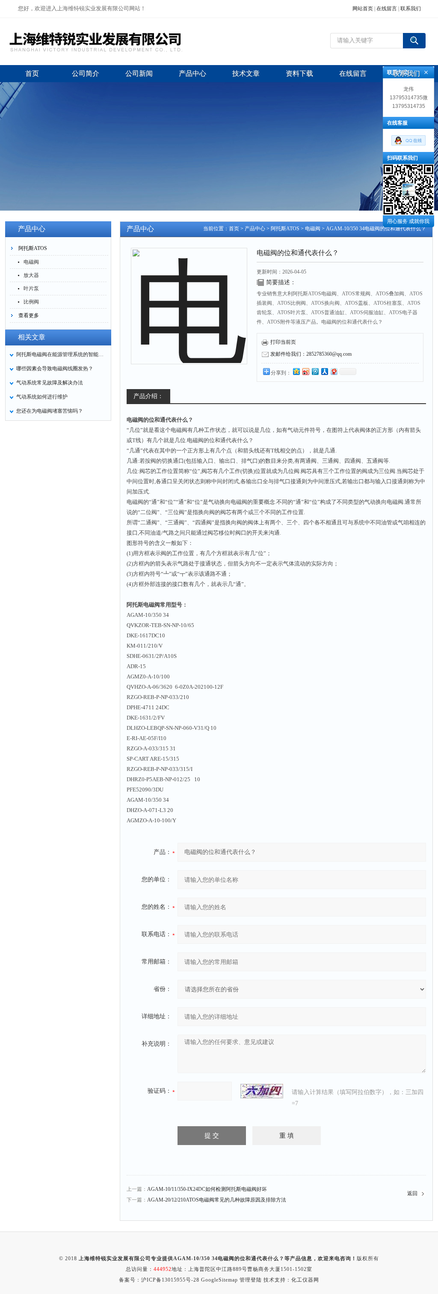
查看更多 (28, 315)
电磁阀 (31, 262)
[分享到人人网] (324, 371)
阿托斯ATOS (32, 248)
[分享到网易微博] (333, 371)
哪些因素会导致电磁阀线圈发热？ (54, 369)
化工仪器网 (305, 1280)
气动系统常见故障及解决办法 (49, 383)
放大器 (31, 275)
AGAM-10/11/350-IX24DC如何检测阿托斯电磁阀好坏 (207, 1189)
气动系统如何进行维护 (42, 397)
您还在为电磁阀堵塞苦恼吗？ (49, 411)
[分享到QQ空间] (296, 371)
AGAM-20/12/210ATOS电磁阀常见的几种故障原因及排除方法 (216, 1200)
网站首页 (362, 9)
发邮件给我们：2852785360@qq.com (311, 354)
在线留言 (386, 9)
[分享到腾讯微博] (315, 371)
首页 (234, 229)
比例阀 (31, 302)
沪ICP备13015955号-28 (170, 1280)
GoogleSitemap (219, 1280)
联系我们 (410, 9)
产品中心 (255, 229)
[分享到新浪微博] (305, 371)
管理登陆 (251, 1280)
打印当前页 (283, 342)
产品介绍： (148, 396)
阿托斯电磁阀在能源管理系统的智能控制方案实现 (61, 354)
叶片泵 (31, 289)
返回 (412, 1193)
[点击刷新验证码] (261, 1091)
